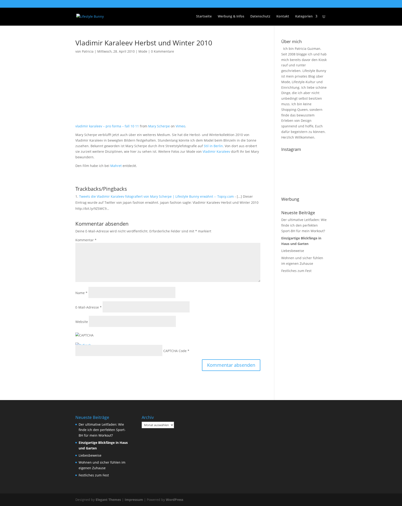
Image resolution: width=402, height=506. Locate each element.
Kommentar (86, 240)
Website (81, 321)
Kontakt (282, 16)
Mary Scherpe (159, 126)
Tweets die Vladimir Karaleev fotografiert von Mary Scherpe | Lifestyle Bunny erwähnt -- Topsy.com (156, 196)
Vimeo (180, 126)
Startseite (204, 16)
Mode (142, 51)
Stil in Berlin (213, 146)
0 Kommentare (162, 51)
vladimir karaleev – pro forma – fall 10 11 (107, 126)
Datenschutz (260, 16)
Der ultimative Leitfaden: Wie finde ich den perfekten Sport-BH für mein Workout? (304, 225)
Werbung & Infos (231, 16)
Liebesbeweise (292, 250)
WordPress (174, 499)
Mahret (116, 165)
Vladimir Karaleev (216, 151)
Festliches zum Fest (296, 270)
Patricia (88, 51)
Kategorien (304, 16)
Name (81, 293)
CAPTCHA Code (175, 351)
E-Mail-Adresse (88, 307)
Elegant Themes (108, 499)
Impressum (134, 499)
